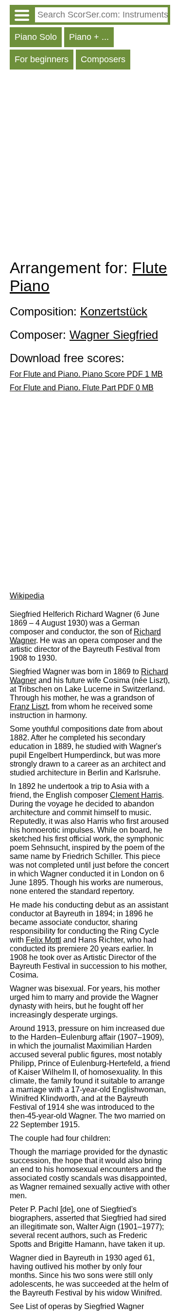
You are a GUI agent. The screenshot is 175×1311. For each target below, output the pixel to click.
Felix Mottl (43, 940)
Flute (149, 268)
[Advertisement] (87, 166)
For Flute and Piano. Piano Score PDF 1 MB (86, 374)
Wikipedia (27, 596)
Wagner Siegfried (114, 334)
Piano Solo (36, 37)
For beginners (42, 59)
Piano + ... (89, 37)
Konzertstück (113, 311)
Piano (30, 286)
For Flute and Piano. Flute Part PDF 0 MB (82, 388)
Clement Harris (136, 795)
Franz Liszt (29, 706)
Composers (103, 59)
